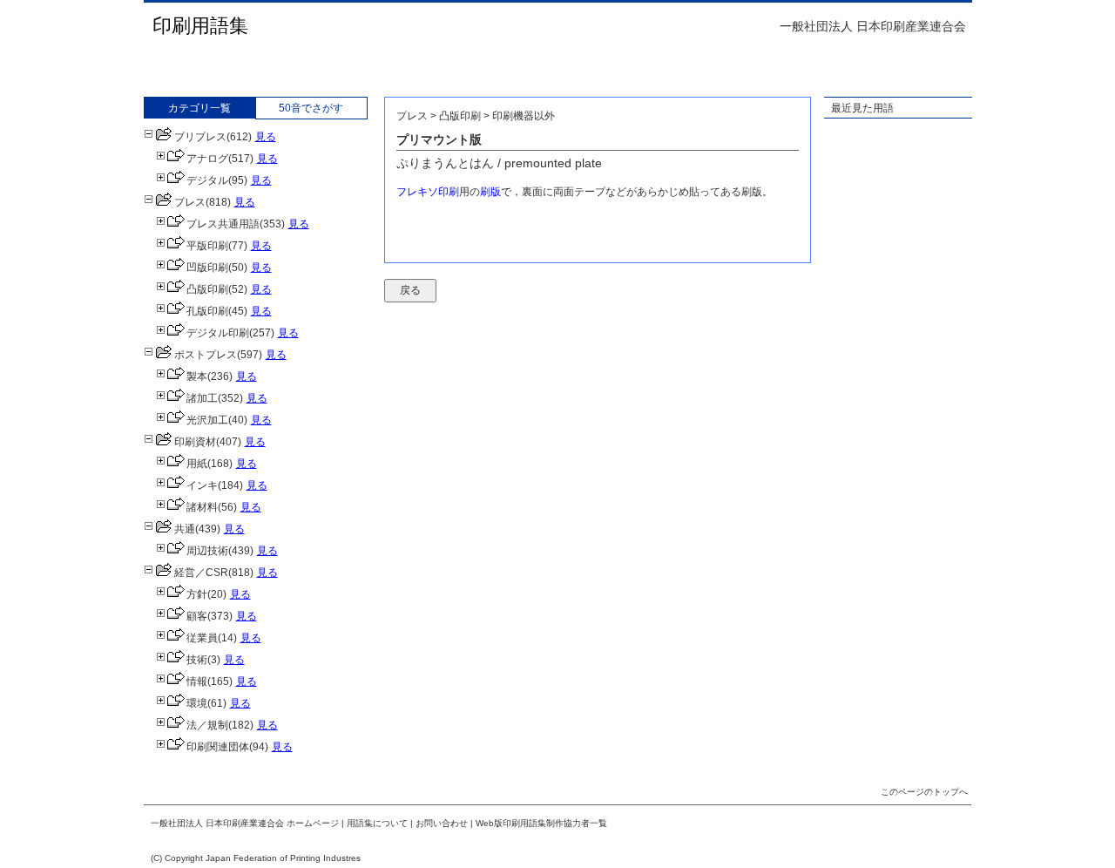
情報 (196, 681)
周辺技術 (207, 551)
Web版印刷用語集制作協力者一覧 (541, 823)
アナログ (207, 159)
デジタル (207, 180)
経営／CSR (201, 572)
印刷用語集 (200, 26)
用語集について (377, 823)
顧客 (196, 616)
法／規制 (207, 725)
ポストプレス (205, 355)
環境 (196, 703)
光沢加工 (207, 420)
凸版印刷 (207, 289)
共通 (184, 529)
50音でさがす (311, 108)
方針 (196, 594)
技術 (196, 660)
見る (265, 137)
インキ (202, 485)
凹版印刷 (207, 267)
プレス (190, 202)
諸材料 (202, 507)
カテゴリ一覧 (199, 108)
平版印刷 (207, 246)
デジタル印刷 (217, 333)
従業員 (202, 638)
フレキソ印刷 (427, 192)
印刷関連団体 (217, 747)
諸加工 (202, 398)
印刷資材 (195, 442)
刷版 (490, 192)
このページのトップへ (924, 792)
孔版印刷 (207, 311)
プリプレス (200, 137)
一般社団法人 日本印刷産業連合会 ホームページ (245, 823)
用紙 (196, 464)
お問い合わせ (442, 823)
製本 (196, 376)
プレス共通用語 (223, 224)
